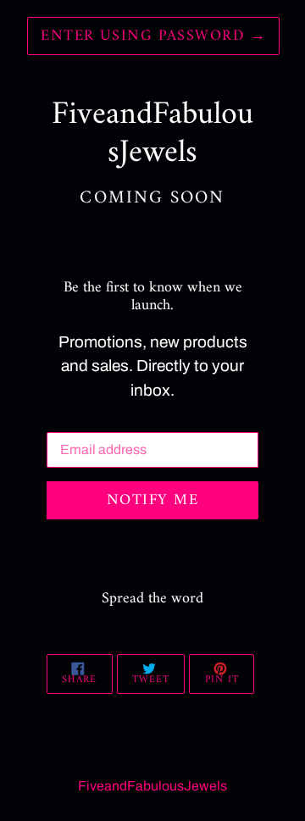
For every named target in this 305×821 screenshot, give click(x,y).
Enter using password (153, 36)
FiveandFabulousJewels (152, 786)
